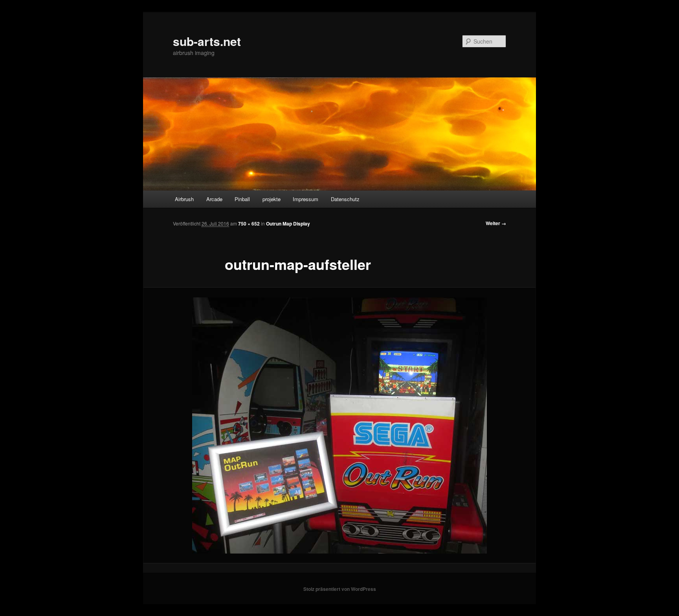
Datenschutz (345, 199)
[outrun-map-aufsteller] (339, 425)
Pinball (242, 199)
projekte (271, 199)
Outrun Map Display (288, 223)
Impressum (305, 199)
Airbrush (184, 199)
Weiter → (496, 223)
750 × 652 (249, 223)
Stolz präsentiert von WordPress (339, 588)
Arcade (214, 199)
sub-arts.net (207, 41)
